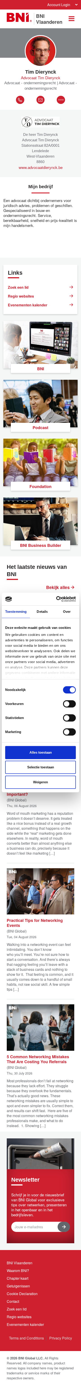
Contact (13, 1301)
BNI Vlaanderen (19, 1262)
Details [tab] (42, 611)
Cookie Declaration (22, 1293)
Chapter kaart (17, 1278)
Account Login (58, 4)
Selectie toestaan (40, 767)
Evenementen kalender (27, 305)
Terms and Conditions (26, 1338)
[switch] (69, 703)
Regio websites (21, 296)
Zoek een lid (18, 287)
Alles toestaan (40, 752)
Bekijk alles (58, 587)
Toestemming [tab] (16, 611)
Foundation (40, 486)
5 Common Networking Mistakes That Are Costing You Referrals (38, 1059)
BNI (40, 369)
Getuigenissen (18, 1286)
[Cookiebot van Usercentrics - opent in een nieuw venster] (57, 599)
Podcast (40, 427)
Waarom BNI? (18, 1270)
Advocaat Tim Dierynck (40, 77)
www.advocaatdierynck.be (41, 167)
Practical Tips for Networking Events (35, 922)
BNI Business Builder (40, 545)
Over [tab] (67, 611)
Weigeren (40, 782)
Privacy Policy (60, 1338)
